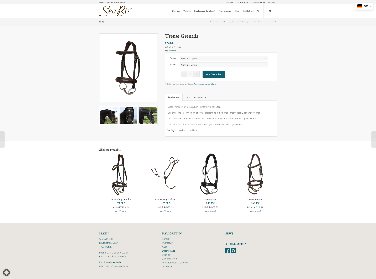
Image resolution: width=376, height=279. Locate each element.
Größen (173, 64)
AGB (164, 246)
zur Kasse (272, 2)
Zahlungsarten (169, 258)
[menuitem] (230, 2)
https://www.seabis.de (116, 266)
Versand (172, 50)
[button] (6, 272)
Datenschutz (168, 250)
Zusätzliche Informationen (196, 97)
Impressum (167, 242)
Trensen (190, 84)
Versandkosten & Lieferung (175, 262)
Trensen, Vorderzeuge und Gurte (205, 84)
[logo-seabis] (115, 11)
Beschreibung (174, 97)
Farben (173, 58)
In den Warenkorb (214, 74)
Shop (101, 21)
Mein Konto (242, 2)
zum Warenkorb (258, 2)
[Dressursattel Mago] (2, 139)
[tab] (174, 97)
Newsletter (167, 266)
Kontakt (230, 2)
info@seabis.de (113, 262)
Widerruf (166, 254)
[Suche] (258, 11)
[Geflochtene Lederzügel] (373, 139)
